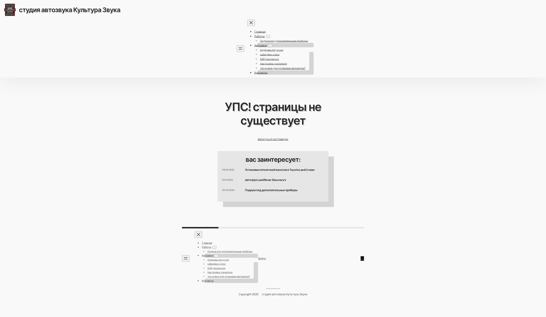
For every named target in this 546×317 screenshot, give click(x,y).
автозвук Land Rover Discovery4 (265, 179)
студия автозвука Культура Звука (69, 10)
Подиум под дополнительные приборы (271, 190)
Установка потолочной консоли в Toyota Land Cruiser (280, 169)
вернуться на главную (273, 139)
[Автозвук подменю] (270, 45)
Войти (262, 258)
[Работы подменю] (268, 36)
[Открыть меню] (240, 49)
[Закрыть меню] (251, 23)
